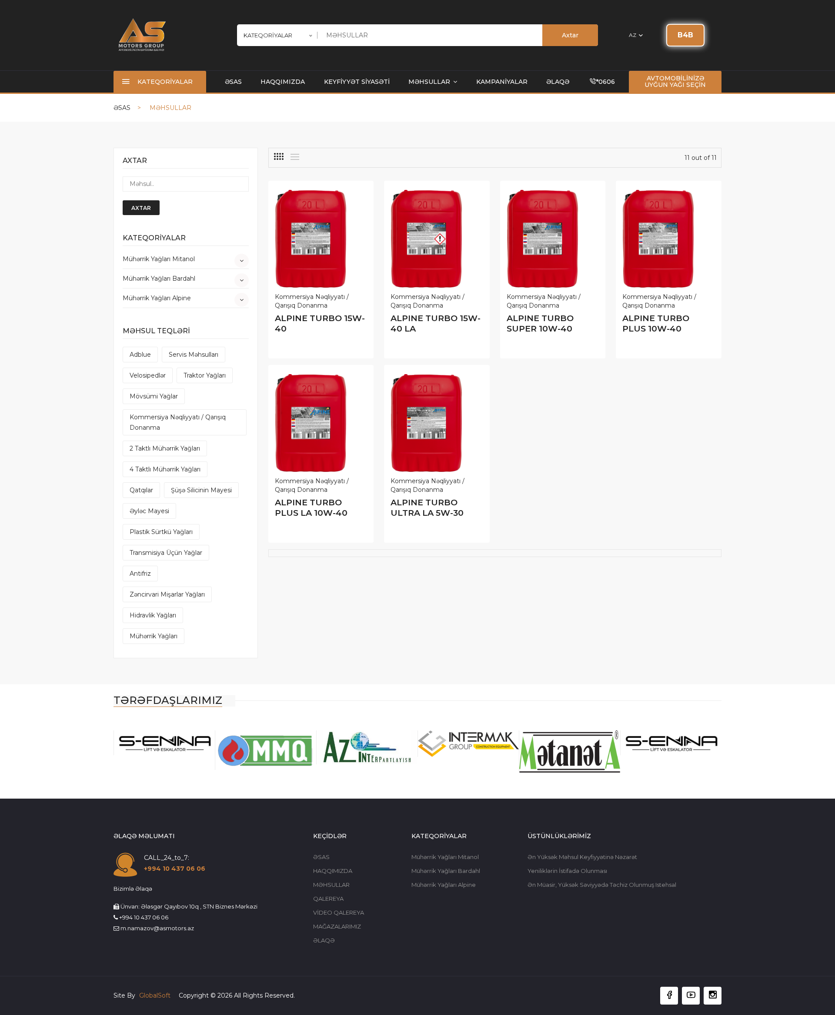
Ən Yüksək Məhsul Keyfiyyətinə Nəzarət (582, 856)
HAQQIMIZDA (283, 82)
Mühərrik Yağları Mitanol (159, 259)
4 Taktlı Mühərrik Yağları (165, 469)
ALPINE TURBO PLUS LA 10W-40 (311, 507)
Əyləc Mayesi (149, 511)
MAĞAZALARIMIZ (337, 926)
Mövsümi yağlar (154, 396)
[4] (278, 156)
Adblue (140, 354)
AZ (633, 35)
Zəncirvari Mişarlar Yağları (167, 594)
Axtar (570, 35)
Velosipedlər (148, 375)
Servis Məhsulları (193, 354)
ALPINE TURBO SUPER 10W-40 (540, 323)
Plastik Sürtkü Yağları (161, 532)
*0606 (605, 82)
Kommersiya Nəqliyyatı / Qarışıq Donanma (178, 422)
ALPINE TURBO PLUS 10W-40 (655, 323)
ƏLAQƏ (557, 82)
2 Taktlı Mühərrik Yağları (165, 448)
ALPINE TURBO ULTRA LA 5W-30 (427, 507)
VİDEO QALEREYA (338, 912)
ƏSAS (233, 82)
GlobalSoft (155, 995)
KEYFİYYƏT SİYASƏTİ (357, 82)
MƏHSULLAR (430, 82)
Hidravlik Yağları (153, 615)
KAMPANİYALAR (502, 82)
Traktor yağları (205, 375)
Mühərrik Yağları (153, 636)
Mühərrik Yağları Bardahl (159, 278)
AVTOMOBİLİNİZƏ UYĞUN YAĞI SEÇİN (675, 81)
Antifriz (140, 573)
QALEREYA (328, 898)
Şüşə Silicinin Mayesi (201, 490)
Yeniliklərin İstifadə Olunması (567, 870)
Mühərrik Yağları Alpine (157, 298)
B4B (685, 35)
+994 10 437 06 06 (174, 868)
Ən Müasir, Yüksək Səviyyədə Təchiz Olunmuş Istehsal (602, 884)
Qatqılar (141, 490)
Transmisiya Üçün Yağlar (166, 553)
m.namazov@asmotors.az (157, 928)
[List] (295, 157)
